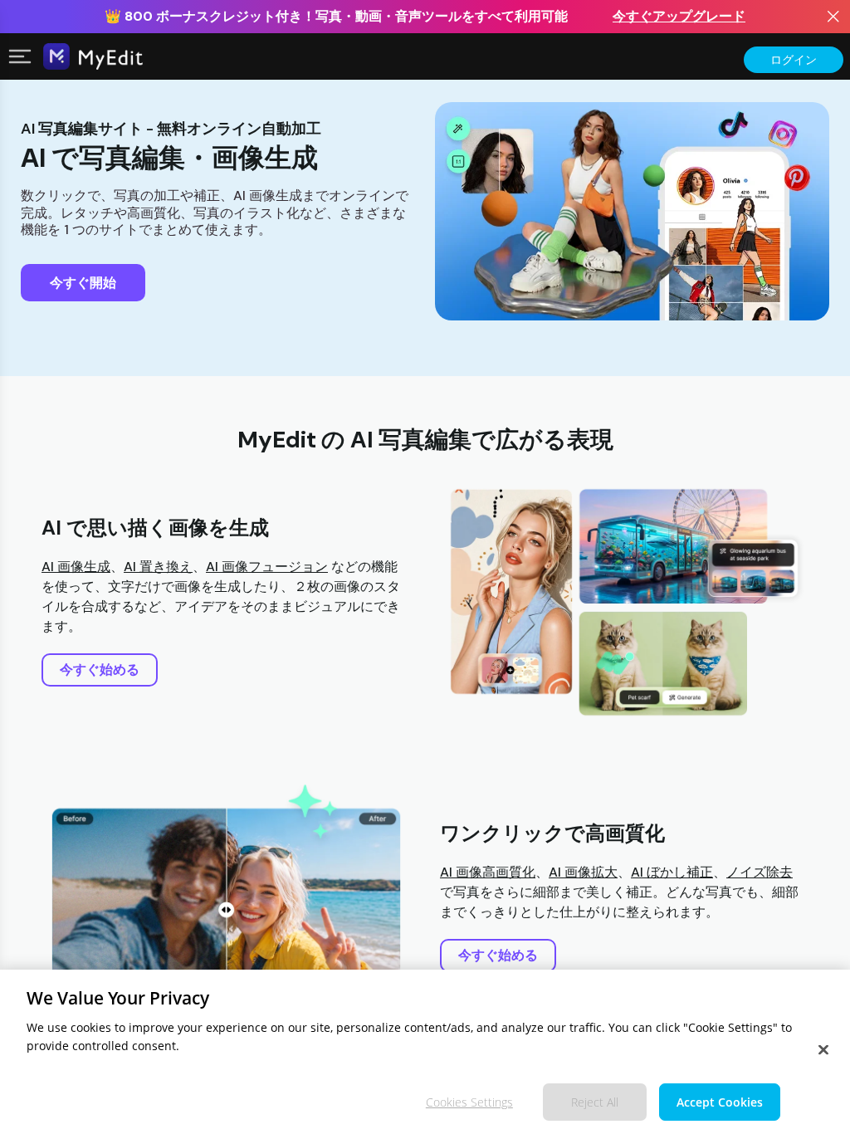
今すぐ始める (99, 669)
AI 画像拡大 (583, 872)
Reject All (594, 1102)
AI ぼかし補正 (672, 872)
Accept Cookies (720, 1102)
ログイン (793, 59)
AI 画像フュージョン (267, 566)
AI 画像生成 (76, 566)
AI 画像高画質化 (487, 872)
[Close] (823, 1050)
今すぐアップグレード (679, 16)
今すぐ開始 (83, 282)
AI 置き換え (158, 566)
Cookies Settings (469, 1102)
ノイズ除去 (759, 872)
